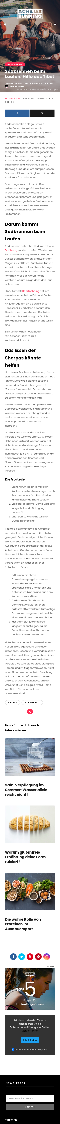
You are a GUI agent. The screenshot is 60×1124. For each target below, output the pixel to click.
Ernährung (11, 250)
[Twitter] (21, 956)
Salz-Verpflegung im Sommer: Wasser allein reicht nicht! (26, 790)
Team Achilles (17, 86)
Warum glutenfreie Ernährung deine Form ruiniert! (25, 857)
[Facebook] (13, 956)
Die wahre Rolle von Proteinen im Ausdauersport (23, 924)
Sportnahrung (31, 291)
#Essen (12, 702)
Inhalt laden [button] (30, 1040)
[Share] (17, 113)
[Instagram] (46, 956)
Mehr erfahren (30, 1030)
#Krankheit (32, 702)
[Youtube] (30, 956)
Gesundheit (15, 64)
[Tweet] (42, 113)
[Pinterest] (38, 956)
